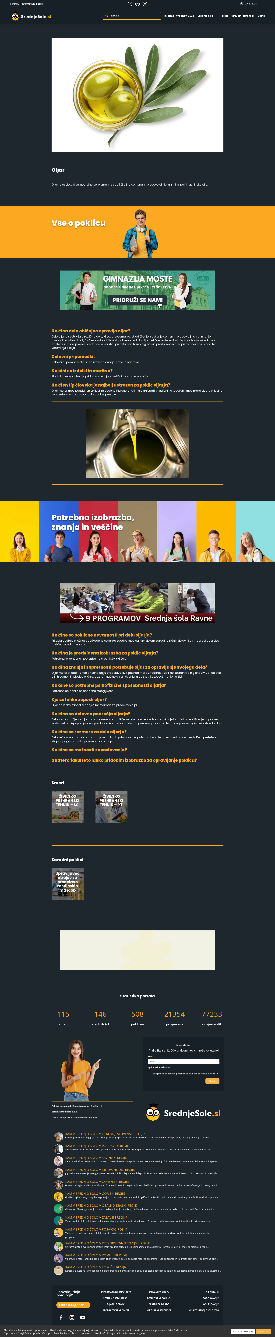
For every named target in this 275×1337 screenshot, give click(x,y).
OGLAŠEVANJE (211, 1304)
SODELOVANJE (211, 1298)
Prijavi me (212, 1081)
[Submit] (106, 15)
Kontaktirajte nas (71, 1305)
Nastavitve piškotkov (243, 1331)
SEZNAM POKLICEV (158, 1292)
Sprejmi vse (263, 1331)
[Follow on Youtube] (145, 4)
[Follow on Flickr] (61, 1317)
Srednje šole (205, 16)
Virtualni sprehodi (242, 16)
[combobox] (132, 16)
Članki (261, 16)
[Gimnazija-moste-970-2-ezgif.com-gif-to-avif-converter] (137, 309)
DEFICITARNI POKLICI (159, 1298)
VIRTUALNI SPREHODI (159, 1310)
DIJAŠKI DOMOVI (116, 1304)
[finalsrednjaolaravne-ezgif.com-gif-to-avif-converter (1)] (137, 622)
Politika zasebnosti (61, 1106)
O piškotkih (96, 1106)
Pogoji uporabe (81, 1106)
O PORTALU (212, 1292)
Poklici (224, 16)
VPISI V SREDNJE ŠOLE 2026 (204, 1310)
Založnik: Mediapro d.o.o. (65, 1111)
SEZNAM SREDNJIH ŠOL (116, 1298)
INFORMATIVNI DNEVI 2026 (116, 1292)
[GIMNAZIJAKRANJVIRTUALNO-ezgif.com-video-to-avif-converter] (137, 969)
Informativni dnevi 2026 (179, 16)
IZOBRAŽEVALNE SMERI (116, 1310)
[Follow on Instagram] (137, 4)
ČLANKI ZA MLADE (159, 1304)
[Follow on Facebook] (130, 4)
